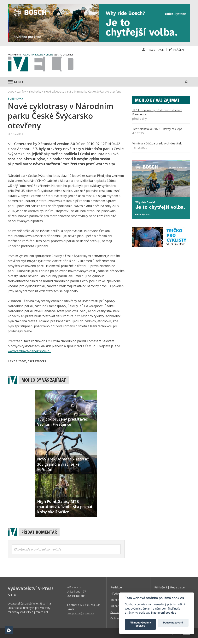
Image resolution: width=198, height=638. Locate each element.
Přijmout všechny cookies (140, 624)
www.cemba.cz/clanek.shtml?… (29, 351)
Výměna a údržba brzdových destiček (157, 143)
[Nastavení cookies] (9, 630)
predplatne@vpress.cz (80, 613)
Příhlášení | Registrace (169, 587)
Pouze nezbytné (173, 622)
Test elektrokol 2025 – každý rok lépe (157, 129)
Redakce (116, 587)
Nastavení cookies (163, 612)
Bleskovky (35, 91)
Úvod (11, 91)
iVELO (40, 63)
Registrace (156, 50)
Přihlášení (176, 50)
